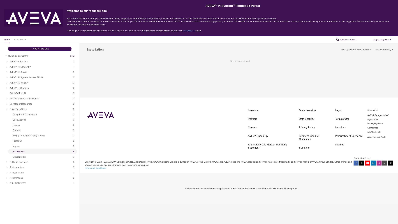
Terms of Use (342, 119)
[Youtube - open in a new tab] (367, 163)
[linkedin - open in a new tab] (373, 163)
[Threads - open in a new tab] (390, 163)
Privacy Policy (307, 127)
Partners (252, 119)
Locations (340, 127)
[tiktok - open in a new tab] (384, 163)
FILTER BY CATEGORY (18, 56)
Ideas (7, 39)
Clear (71, 56)
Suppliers (304, 147)
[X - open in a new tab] (361, 163)
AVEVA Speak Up (258, 136)
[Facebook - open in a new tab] (356, 163)
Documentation (307, 110)
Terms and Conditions (95, 168)
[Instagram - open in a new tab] (379, 163)
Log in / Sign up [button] (381, 39)
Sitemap (339, 144)
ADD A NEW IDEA (41, 49)
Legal (338, 110)
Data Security (306, 119)
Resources (20, 39)
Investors (253, 110)
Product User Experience (349, 136)
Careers (252, 127)
